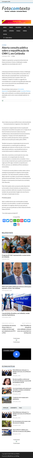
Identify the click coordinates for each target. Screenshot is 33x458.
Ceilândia (4, 45)
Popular (5, 407)
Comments (13, 407)
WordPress (10, 456)
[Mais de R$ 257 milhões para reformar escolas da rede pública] (7, 430)
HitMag (17, 456)
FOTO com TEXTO (15, 453)
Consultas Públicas (25, 91)
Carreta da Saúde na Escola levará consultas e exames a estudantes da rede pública (22, 390)
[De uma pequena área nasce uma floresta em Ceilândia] (7, 421)
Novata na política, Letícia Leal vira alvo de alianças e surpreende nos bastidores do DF (22, 380)
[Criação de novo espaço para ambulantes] (7, 397)
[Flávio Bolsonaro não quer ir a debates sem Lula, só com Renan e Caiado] (7, 370)
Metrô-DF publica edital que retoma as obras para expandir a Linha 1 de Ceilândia (16, 287)
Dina (14, 56)
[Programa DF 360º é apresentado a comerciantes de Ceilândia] (16, 245)
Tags (20, 407)
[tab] (5, 407)
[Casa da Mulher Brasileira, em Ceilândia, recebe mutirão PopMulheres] (16, 303)
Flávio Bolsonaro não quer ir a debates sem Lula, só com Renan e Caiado (22, 371)
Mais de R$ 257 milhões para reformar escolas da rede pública (21, 430)
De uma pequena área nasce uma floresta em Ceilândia (21, 422)
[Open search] (29, 27)
